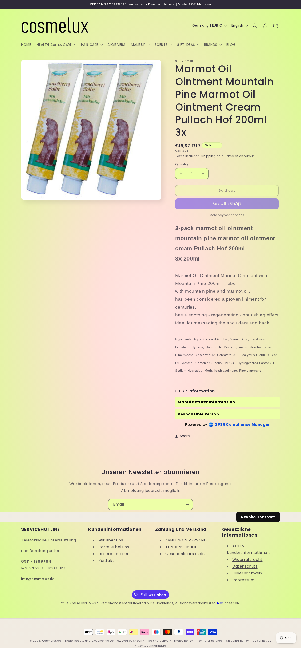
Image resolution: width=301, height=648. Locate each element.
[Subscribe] (187, 504)
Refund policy (158, 641)
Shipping (208, 156)
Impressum (243, 580)
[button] (56, 45)
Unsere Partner (113, 554)
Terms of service (209, 641)
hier (220, 603)
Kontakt (106, 560)
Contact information (153, 646)
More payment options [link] (227, 215)
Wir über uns (110, 540)
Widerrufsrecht (247, 559)
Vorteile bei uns (113, 547)
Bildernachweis (247, 573)
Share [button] (185, 436)
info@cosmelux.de (38, 579)
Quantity (182, 164)
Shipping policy (237, 641)
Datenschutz (245, 566)
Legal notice (262, 641)
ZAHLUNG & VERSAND (186, 540)
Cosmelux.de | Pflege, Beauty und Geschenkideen (78, 641)
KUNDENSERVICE (181, 547)
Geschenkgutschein (185, 554)
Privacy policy (183, 641)
